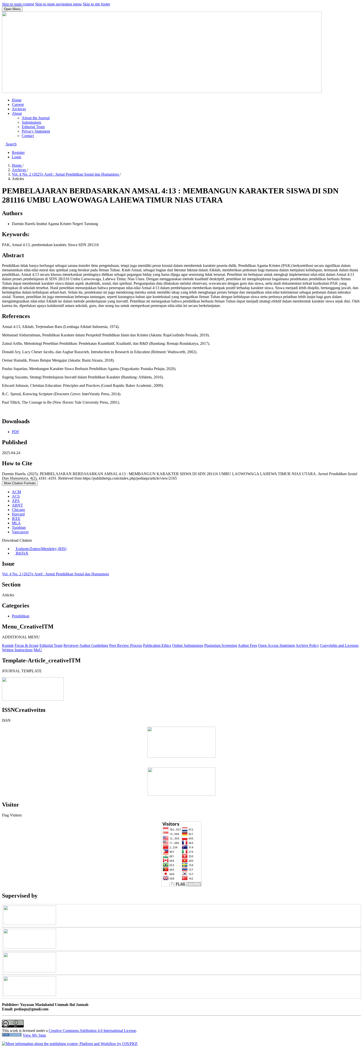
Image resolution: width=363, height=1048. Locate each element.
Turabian (19, 527)
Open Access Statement (276, 645)
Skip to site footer (96, 4)
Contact (28, 136)
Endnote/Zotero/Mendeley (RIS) (40, 549)
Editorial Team (33, 127)
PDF (15, 432)
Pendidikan (20, 616)
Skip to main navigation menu (58, 4)
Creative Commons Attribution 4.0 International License (92, 1030)
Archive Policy (307, 645)
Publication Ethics (157, 645)
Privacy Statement (36, 131)
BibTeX (21, 553)
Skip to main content (18, 4)
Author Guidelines (93, 645)
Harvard (18, 514)
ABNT (17, 505)
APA (16, 501)
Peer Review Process (125, 645)
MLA (16, 523)
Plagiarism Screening (220, 645)
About (17, 113)
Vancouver (20, 532)
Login (16, 157)
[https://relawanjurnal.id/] (29, 923)
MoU (38, 650)
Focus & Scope (27, 645)
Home (16, 100)
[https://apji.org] (29, 947)
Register (18, 152)
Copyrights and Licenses (339, 645)
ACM (16, 492)
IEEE (16, 518)
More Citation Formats (20, 483)
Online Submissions (187, 645)
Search (11, 144)
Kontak (8, 645)
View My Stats (34, 1035)
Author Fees (247, 645)
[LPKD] (29, 995)
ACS (16, 496)
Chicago (18, 510)
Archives (19, 109)
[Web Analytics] (12, 1035)
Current (18, 104)
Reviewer (71, 645)
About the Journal (36, 118)
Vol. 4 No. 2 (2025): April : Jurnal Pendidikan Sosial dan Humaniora (66, 174)
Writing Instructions (17, 650)
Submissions (31, 122)
